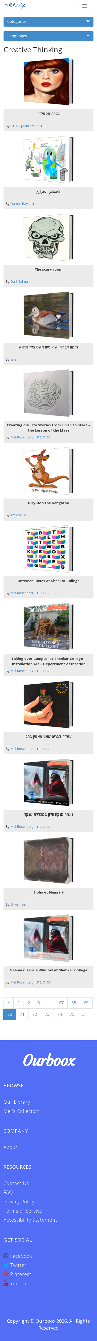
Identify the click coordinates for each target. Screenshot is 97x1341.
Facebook (20, 1256)
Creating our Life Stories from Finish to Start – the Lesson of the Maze (48, 427)
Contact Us (16, 1183)
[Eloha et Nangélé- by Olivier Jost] (46, 860)
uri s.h (14, 359)
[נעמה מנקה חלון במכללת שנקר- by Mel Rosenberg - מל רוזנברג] (46, 782)
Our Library (17, 1102)
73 (47, 1014)
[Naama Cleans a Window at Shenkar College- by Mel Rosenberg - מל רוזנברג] (46, 938)
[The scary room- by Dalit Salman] (46, 237)
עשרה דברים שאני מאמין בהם (48, 736)
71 (22, 1014)
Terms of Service (23, 1211)
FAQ (8, 1192)
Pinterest (20, 1274)
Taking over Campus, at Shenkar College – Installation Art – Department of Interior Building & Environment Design (48, 661)
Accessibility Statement (30, 1220)
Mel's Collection (22, 1111)
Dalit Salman (20, 281)
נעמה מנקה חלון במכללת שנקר (48, 814)
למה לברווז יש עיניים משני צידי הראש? (49, 347)
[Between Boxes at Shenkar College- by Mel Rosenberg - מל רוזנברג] (46, 549)
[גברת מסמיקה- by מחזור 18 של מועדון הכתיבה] (46, 82)
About (10, 1147)
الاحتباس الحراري (48, 191)
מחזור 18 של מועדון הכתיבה (28, 125)
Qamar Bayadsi (22, 203)
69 (86, 1003)
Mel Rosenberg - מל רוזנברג (30, 437)
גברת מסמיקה (48, 113)
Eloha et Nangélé (49, 892)
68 (73, 1003)
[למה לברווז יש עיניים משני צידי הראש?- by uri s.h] (46, 315)
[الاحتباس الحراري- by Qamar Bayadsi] (46, 160)
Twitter (18, 1265)
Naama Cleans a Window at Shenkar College (48, 970)
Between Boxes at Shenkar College (49, 580)
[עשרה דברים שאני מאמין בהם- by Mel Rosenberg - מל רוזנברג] (46, 705)
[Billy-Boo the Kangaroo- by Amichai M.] (46, 471)
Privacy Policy (19, 1201)
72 (34, 1014)
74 (59, 1014)
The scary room (48, 269)
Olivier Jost (18, 904)
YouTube (20, 1283)
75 (72, 1014)
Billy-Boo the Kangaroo (48, 502)
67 (61, 1003)
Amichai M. (18, 515)
